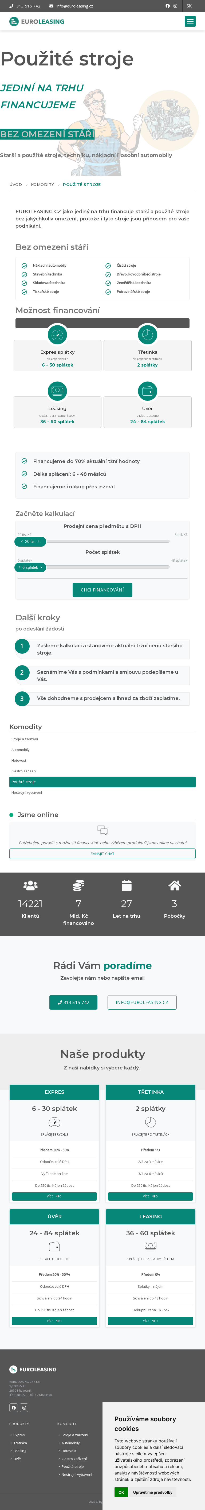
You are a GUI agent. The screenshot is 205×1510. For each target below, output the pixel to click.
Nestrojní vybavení (26, 792)
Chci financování (102, 590)
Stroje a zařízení (24, 739)
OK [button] (121, 1492)
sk (189, 6)
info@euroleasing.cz (74, 6)
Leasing (19, 1450)
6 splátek (30, 567)
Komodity (42, 184)
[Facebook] (169, 6)
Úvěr (17, 1458)
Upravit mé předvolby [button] (152, 1492)
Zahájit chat (102, 853)
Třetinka (20, 1443)
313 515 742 (27, 6)
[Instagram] (178, 6)
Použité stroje (23, 781)
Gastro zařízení (24, 771)
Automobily (20, 749)
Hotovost (18, 760)
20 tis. (30, 541)
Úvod (15, 184)
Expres (19, 1435)
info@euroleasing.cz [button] (142, 1002)
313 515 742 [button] (75, 1002)
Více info (54, 1196)
